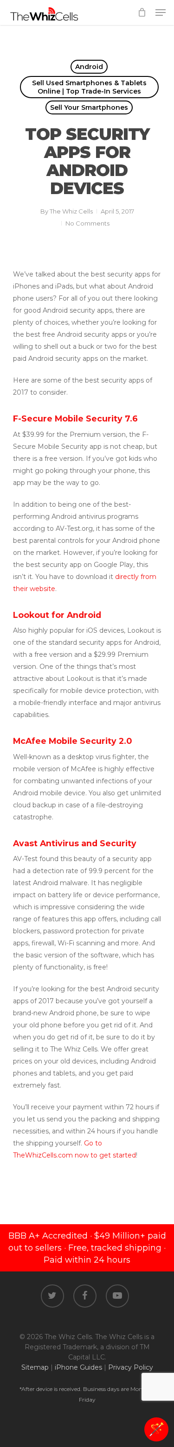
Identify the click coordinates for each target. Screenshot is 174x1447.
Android (89, 67)
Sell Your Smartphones (89, 107)
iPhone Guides (78, 1367)
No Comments (87, 223)
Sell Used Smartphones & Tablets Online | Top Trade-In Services (89, 87)
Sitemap (35, 1367)
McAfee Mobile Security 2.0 (72, 741)
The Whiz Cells (71, 211)
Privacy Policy (130, 1367)
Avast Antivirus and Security (74, 843)
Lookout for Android (57, 615)
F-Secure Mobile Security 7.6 (75, 418)
